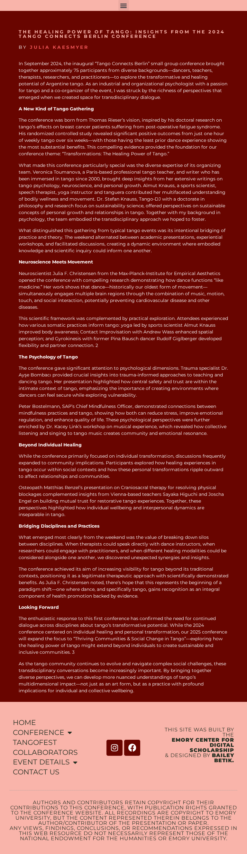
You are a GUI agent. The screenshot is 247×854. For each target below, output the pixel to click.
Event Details (41, 762)
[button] (123, 5)
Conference (38, 732)
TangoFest (35, 742)
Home (24, 722)
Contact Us (36, 772)
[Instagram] (114, 748)
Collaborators (45, 752)
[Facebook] (132, 748)
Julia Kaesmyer (59, 47)
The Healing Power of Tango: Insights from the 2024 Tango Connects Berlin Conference (122, 34)
